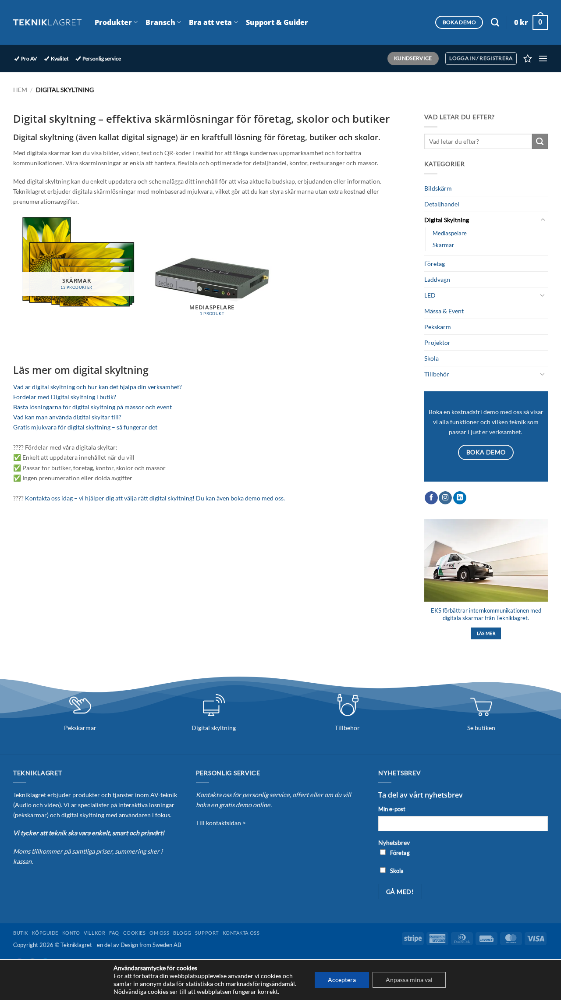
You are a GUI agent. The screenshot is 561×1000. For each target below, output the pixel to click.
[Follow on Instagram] (445, 498)
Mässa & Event (444, 311)
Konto (71, 933)
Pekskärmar (80, 727)
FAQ (114, 933)
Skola (431, 358)
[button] (531, 22)
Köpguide (45, 933)
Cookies (134, 933)
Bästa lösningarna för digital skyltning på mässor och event (92, 407)
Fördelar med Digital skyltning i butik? (64, 397)
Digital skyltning (214, 727)
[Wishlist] (527, 58)
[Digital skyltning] (213, 705)
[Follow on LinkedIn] (459, 498)
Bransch (160, 22)
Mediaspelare (450, 233)
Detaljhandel (441, 204)
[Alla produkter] (481, 705)
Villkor (94, 933)
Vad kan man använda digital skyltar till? (67, 417)
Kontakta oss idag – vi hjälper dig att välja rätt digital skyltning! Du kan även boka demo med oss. (155, 498)
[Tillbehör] (347, 705)
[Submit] (540, 141)
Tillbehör (436, 374)
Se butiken (481, 727)
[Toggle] (542, 220)
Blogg (182, 933)
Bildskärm (438, 188)
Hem (20, 89)
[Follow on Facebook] (431, 498)
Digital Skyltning (446, 219)
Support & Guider (277, 22)
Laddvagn (437, 279)
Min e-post (391, 808)
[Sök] (495, 22)
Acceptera (342, 979)
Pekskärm (437, 326)
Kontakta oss (241, 933)
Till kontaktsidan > (221, 822)
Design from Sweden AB (151, 944)
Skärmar (443, 244)
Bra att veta (210, 22)
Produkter (113, 22)
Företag (434, 263)
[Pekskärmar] (80, 705)
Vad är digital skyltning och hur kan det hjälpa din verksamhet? (97, 386)
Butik (20, 933)
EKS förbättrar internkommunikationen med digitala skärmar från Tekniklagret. (486, 614)
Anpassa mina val (409, 979)
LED (430, 295)
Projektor (437, 342)
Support (207, 933)
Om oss (159, 933)
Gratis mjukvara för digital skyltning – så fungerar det (85, 427)
